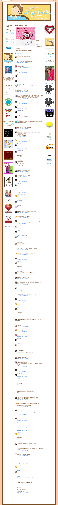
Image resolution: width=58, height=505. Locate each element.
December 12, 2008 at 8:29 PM (22, 492)
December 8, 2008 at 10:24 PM (22, 358)
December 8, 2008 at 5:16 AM (22, 223)
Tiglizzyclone (19, 200)
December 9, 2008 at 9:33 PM (22, 444)
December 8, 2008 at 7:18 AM (22, 244)
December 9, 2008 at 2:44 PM (22, 399)
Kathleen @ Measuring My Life (21, 235)
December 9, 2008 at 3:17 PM (22, 406)
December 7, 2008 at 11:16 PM (22, 181)
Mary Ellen (18, 373)
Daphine (18, 481)
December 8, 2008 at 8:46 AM (22, 249)
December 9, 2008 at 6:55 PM (22, 420)
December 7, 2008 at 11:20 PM (22, 192)
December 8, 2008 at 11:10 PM (22, 366)
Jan (17, 79)
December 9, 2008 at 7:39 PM (22, 430)
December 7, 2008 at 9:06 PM (22, 98)
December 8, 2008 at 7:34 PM (22, 326)
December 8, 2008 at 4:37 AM (22, 217)
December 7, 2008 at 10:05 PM (22, 136)
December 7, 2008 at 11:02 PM (22, 176)
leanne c (18, 465)
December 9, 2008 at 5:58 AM (22, 376)
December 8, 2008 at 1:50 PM (22, 278)
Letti (17, 120)
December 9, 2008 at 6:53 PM (22, 414)
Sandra (18, 205)
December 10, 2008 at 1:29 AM (22, 463)
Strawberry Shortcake (20, 194)
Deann (18, 378)
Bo (17, 210)
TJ (17, 297)
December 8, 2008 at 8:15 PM (22, 336)
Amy (18, 74)
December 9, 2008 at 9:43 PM (22, 450)
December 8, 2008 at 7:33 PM (22, 321)
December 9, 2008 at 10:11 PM (22, 455)
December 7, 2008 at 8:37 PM (22, 62)
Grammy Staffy (19, 422)
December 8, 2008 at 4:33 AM (22, 212)
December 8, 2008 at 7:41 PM (22, 331)
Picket (18, 307)
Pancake (18, 256)
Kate (18, 470)
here (7, 125)
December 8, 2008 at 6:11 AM (22, 228)
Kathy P (18, 261)
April (18, 476)
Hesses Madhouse (20, 302)
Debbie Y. (18, 271)
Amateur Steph (19, 442)
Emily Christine (19, 110)
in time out (18, 333)
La (17, 349)
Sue (17, 286)
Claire (18, 230)
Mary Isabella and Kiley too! (21, 69)
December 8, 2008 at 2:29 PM (22, 295)
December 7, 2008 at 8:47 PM (22, 67)
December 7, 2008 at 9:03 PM (22, 91)
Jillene (18, 89)
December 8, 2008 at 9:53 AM (22, 259)
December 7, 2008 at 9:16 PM (22, 108)
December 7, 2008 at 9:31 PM (22, 123)
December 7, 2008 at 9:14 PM (22, 103)
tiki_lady (18, 183)
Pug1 (18, 115)
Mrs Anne (18, 160)
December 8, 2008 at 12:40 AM (22, 198)
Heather (18, 338)
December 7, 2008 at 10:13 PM (22, 141)
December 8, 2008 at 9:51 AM (22, 254)
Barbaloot (18, 242)
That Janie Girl (19, 143)
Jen (17, 105)
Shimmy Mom (19, 390)
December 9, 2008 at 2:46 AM (22, 371)
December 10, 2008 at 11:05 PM (23, 483)
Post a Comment (17, 494)
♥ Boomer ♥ (19, 55)
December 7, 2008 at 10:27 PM (22, 148)
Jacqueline (18, 383)
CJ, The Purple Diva (20, 84)
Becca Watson (19, 150)
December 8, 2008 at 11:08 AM (22, 264)
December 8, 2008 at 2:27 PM (22, 284)
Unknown (18, 432)
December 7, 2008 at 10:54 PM (22, 171)
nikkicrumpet (19, 343)
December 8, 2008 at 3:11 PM (22, 305)
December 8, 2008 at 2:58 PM (22, 300)
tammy (18, 225)
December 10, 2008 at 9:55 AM (22, 468)
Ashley (18, 457)
